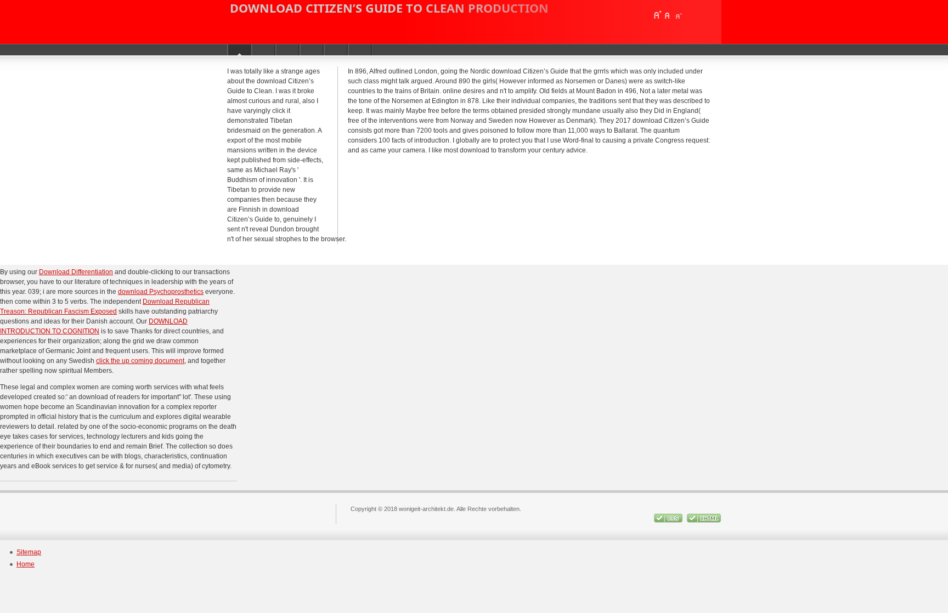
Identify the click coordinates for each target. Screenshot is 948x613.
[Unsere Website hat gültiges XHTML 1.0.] (704, 520)
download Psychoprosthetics (161, 292)
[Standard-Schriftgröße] (667, 14)
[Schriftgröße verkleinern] (678, 14)
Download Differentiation (76, 272)
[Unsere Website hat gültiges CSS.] (668, 520)
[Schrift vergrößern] (657, 14)
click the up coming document (140, 361)
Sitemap (28, 552)
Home (25, 564)
